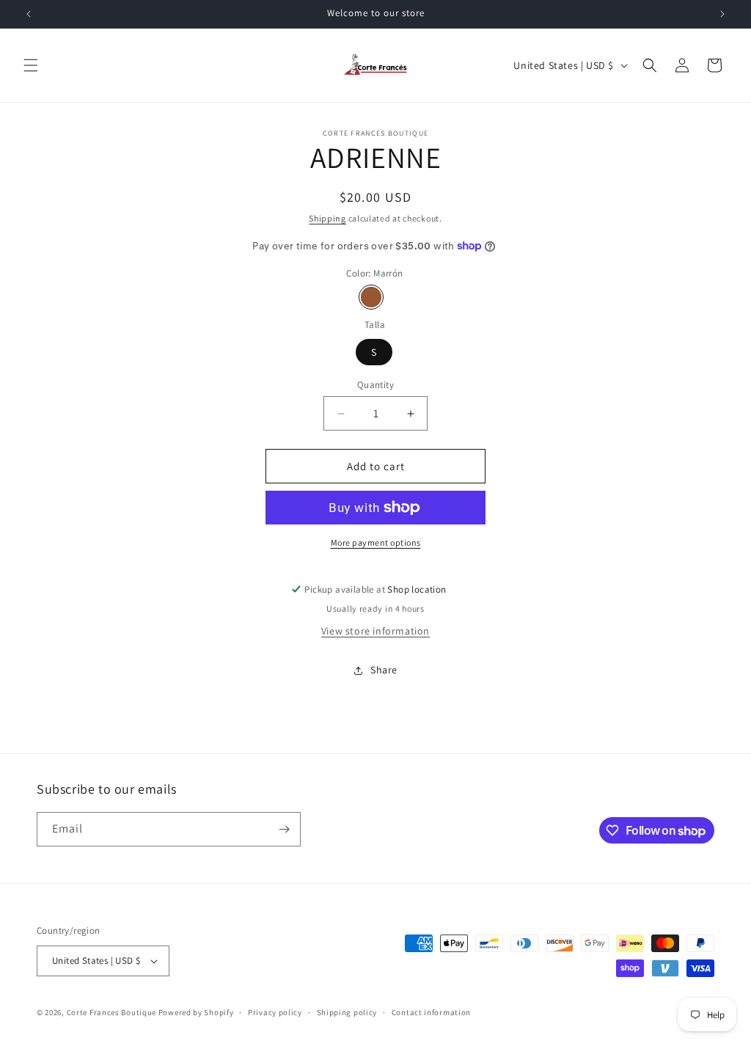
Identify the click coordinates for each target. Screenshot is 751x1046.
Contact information (431, 1012)
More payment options (376, 542)
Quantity (375, 384)
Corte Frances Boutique (112, 1012)
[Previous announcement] (28, 14)
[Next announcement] (722, 14)
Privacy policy (275, 1012)
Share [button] (384, 669)
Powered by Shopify (196, 1012)
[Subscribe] (284, 829)
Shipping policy (347, 1012)
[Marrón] (371, 297)
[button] (31, 65)
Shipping (327, 218)
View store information (375, 630)
